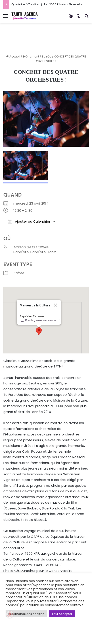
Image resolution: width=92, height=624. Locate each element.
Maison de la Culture (30, 247)
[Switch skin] (78, 18)
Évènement (31, 56)
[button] (39, 331)
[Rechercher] (86, 18)
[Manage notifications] (9, 614)
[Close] (55, 305)
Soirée (46, 56)
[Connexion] (71, 18)
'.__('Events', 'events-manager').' (40, 320)
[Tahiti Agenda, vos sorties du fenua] (24, 16)
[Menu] (5, 18)
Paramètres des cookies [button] (26, 614)
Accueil (14, 56)
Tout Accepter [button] (62, 614)
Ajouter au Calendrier (32, 221)
